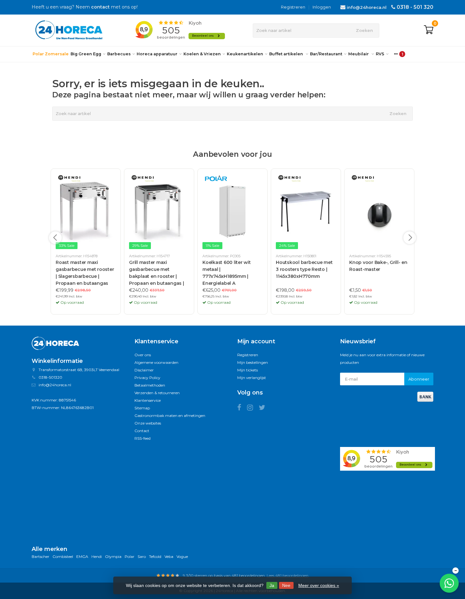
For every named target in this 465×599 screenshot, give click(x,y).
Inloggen (322, 6)
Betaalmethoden (149, 385)
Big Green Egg (86, 54)
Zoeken (364, 30)
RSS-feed (142, 438)
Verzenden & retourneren (157, 392)
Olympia (113, 556)
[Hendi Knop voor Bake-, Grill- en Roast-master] (379, 212)
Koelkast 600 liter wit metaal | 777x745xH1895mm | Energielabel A (226, 273)
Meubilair (359, 54)
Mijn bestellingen (252, 362)
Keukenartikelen (245, 54)
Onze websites (147, 423)
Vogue (182, 556)
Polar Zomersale (51, 54)
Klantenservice (147, 400)
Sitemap (142, 408)
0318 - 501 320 (415, 7)
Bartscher (40, 556)
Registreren (293, 6)
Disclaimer (144, 370)
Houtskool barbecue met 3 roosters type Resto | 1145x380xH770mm (304, 269)
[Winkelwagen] (428, 30)
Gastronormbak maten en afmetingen (169, 415)
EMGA (82, 556)
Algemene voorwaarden (156, 362)
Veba (168, 556)
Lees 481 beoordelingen (287, 575)
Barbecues (119, 54)
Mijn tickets (247, 370)
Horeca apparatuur (157, 54)
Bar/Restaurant (326, 54)
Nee (286, 585)
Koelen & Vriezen (202, 54)
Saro (142, 556)
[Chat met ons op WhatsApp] (449, 583)
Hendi (96, 556)
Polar (129, 556)
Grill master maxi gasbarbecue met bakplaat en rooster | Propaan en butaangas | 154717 (156, 273)
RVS (380, 54)
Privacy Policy (147, 377)
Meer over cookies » (318, 585)
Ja (272, 585)
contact (100, 7)
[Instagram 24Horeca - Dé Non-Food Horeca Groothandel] (253, 408)
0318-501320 (50, 377)
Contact (141, 430)
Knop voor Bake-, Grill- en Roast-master (378, 266)
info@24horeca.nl (367, 7)
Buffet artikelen (286, 54)
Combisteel (63, 556)
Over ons (142, 354)
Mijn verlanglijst (251, 377)
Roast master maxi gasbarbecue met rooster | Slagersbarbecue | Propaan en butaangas (85, 273)
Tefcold (155, 556)
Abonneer (418, 379)
